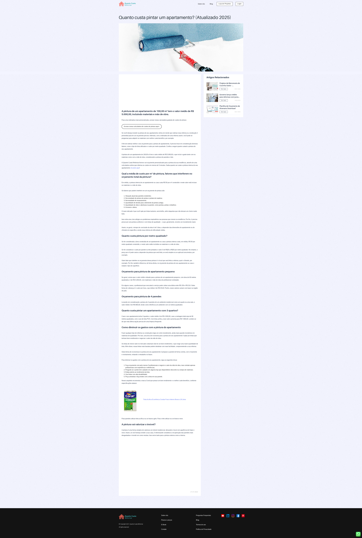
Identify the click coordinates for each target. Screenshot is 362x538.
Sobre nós (201, 4)
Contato (163, 529)
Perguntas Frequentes (203, 515)
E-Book (163, 524)
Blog (211, 4)
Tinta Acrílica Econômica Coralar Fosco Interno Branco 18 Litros (164, 399)
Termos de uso (201, 524)
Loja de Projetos (225, 4)
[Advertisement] (160, 90)
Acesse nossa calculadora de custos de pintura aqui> (141, 126)
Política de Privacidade (203, 529)
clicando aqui (134, 168)
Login (239, 4)
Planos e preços (166, 520)
